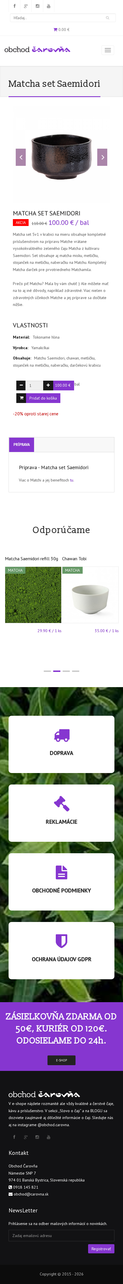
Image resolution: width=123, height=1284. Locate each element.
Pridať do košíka (43, 398)
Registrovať (101, 1248)
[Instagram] (37, 6)
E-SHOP (61, 1060)
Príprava (21, 444)
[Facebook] (14, 6)
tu (71, 480)
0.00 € (64, 29)
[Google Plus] (25, 6)
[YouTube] (48, 6)
